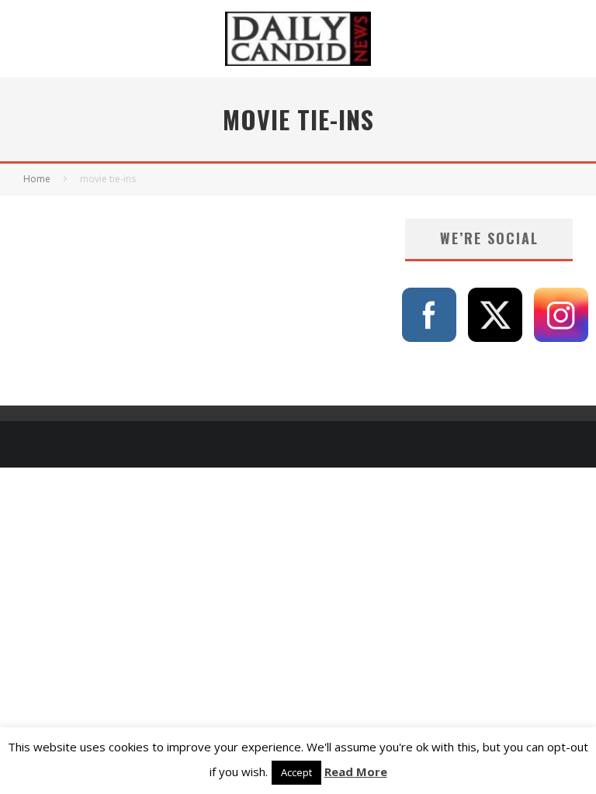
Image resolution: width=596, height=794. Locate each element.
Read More (355, 771)
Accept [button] (296, 772)
